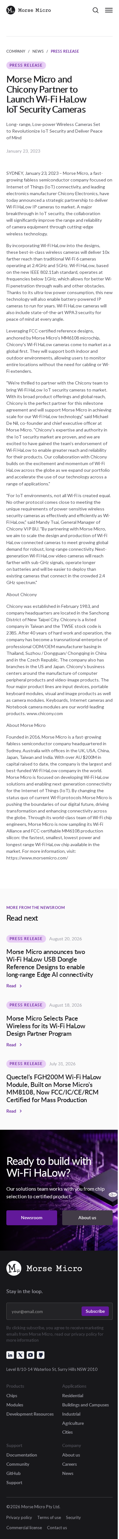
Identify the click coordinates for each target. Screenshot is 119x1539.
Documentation (21, 1455)
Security (73, 1517)
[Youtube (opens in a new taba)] (30, 1355)
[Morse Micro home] (44, 1269)
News (67, 1473)
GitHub (13, 1473)
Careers (69, 1464)
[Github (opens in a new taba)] (40, 1355)
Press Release (65, 51)
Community (17, 1464)
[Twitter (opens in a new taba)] (20, 1355)
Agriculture (73, 1423)
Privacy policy (19, 1517)
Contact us (57, 1527)
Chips (11, 1395)
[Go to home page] (28, 10)
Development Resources (30, 1414)
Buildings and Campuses (85, 1405)
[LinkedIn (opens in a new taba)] (10, 1355)
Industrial (71, 1414)
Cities (67, 1432)
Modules (14, 1405)
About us (71, 1455)
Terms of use (49, 1517)
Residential (72, 1395)
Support (14, 1482)
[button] (95, 10)
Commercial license (24, 1527)
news (38, 51)
